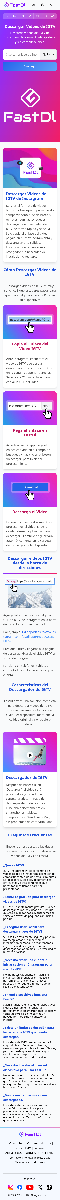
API (44, 1153)
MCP (51, 1153)
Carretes (22, 16)
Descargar (30, 66)
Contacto (15, 1157)
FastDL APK (32, 1153)
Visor (53, 16)
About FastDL (14, 1153)
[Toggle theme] (43, 5)
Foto (15, 16)
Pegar (50, 54)
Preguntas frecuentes (34, 5)
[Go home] (14, 5)
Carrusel (45, 16)
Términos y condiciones (30, 1162)
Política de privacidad (37, 1157)
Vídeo (7, 16)
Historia (30, 16)
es (50, 5)
